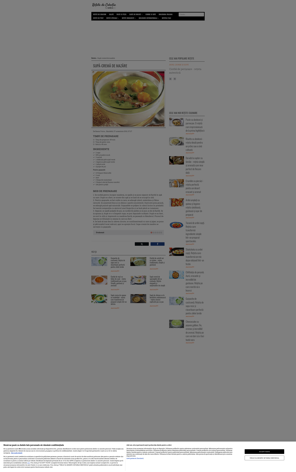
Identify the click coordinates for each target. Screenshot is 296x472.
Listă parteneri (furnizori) (135, 458)
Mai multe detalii (16, 453)
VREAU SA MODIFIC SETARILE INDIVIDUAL (264, 458)
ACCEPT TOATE (264, 451)
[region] (148, 457)
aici (28, 463)
